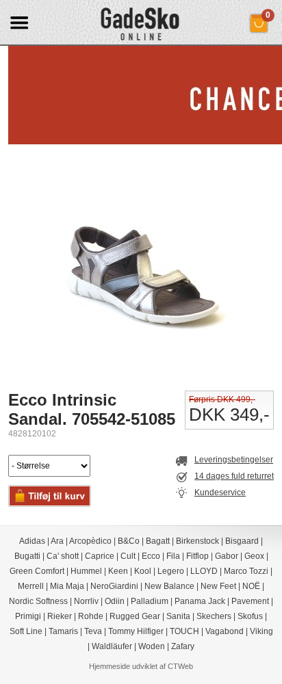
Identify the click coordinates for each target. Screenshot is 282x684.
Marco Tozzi (246, 571)
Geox (254, 556)
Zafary (182, 646)
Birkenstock (197, 541)
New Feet (218, 586)
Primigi (28, 616)
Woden (151, 646)
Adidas (32, 541)
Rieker (59, 616)
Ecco (151, 556)
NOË (251, 586)
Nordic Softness (38, 601)
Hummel (86, 571)
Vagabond (224, 631)
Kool (142, 571)
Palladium (149, 601)
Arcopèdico (90, 541)
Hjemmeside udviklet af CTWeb (141, 666)
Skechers (213, 616)
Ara (57, 541)
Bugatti (27, 556)
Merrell (31, 586)
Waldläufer (112, 646)
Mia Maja (67, 586)
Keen (118, 571)
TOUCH (184, 631)
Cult (128, 556)
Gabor (226, 556)
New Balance (169, 586)
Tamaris (63, 631)
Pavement (250, 601)
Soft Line (26, 631)
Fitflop (197, 556)
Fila (173, 556)
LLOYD (204, 571)
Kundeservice (220, 492)
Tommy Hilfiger (136, 631)
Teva (93, 631)
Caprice (99, 556)
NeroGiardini (114, 586)
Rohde (90, 616)
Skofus (250, 616)
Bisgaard (242, 541)
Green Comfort (37, 571)
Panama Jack (200, 601)
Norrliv (86, 601)
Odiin (115, 601)
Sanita (178, 616)
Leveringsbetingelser (233, 459)
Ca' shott (63, 556)
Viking (261, 631)
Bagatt (158, 541)
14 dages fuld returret (234, 476)
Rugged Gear (135, 616)
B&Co (129, 541)
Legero (170, 571)
